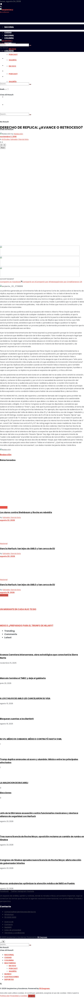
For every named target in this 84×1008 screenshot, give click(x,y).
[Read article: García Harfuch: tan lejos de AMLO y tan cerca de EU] (42, 532)
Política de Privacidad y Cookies (13, 995)
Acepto (31, 996)
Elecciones (5, 792)
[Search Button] (30, 45)
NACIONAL (9, 27)
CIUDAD (8, 957)
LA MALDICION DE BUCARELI (14, 782)
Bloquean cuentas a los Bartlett (17, 718)
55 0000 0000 (10, 917)
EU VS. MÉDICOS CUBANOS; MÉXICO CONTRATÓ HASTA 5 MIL (31, 739)
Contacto (8, 924)
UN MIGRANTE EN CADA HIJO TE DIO (18, 609)
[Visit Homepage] (42, 10)
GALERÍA (13, 971)
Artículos (6, 139)
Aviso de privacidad (12, 930)
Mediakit (8, 927)
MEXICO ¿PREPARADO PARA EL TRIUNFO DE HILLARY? (26, 625)
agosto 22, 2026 (7, 520)
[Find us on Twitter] (1, 7)
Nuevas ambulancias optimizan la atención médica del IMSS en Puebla (37, 883)
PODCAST (13, 968)
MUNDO (7, 974)
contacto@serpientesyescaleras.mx (20, 911)
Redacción (18, 134)
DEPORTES (9, 979)
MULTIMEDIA (10, 963)
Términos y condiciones (14, 932)
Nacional (3, 507)
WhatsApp (9, 914)
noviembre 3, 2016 (8, 136)
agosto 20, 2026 (7, 556)
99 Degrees (42, 937)
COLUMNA (9, 960)
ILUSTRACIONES (11, 976)
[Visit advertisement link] (40, 68)
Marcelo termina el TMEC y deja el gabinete (23, 678)
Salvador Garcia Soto (19, 139)
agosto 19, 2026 (7, 592)
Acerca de (8, 921)
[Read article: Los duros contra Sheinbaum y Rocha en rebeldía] (42, 485)
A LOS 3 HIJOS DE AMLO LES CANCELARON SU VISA (25, 698)
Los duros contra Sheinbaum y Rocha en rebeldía (26, 512)
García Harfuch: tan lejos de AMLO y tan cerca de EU (27, 548)
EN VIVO (12, 965)
